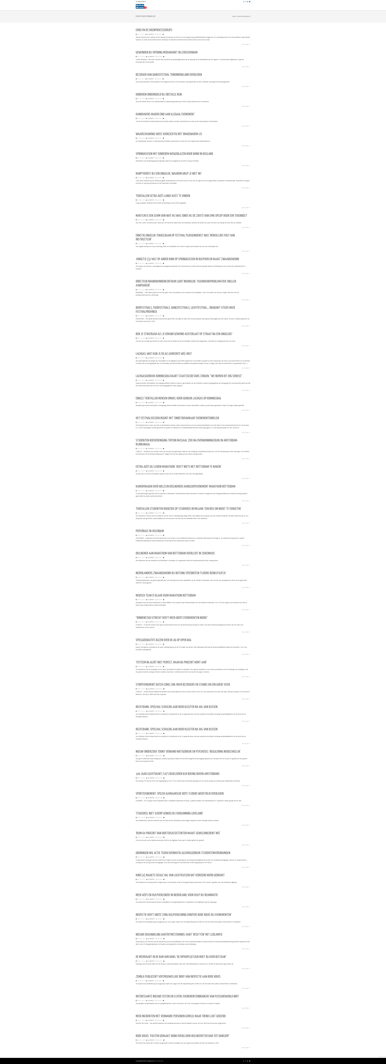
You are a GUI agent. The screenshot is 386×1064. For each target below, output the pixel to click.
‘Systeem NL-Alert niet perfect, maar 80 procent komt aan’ (171, 662)
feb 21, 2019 (141, 1000)
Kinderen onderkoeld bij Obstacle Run (159, 94)
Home (234, 16)
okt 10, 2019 (141, 56)
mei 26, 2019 (141, 263)
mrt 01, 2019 (141, 961)
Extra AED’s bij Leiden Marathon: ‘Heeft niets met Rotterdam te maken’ (178, 466)
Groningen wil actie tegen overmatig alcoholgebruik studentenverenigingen (183, 853)
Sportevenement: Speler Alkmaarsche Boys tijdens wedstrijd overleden (180, 793)
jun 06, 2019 (141, 200)
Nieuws (159, 34)
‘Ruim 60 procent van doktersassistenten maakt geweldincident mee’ (178, 833)
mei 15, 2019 (141, 316)
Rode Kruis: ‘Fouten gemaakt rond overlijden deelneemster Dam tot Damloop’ (182, 1036)
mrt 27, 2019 (141, 689)
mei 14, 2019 (141, 338)
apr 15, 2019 (141, 491)
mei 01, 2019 (141, 380)
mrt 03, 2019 (141, 919)
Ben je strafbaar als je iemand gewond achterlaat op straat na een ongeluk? (184, 334)
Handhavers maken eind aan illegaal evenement (165, 114)
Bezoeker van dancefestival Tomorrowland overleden (169, 74)
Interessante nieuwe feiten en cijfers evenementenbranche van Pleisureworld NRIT (187, 996)
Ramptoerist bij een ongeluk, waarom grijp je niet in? (168, 173)
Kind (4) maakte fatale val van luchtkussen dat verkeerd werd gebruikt (180, 875)
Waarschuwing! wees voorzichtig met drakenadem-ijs (169, 134)
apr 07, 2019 (141, 557)
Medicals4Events (158, 1061)
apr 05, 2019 (141, 599)
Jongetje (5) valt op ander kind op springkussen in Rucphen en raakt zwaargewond (187, 259)
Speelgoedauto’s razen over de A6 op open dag (163, 640)
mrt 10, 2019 (141, 837)
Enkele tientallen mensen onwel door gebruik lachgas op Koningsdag (178, 398)
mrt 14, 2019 (141, 778)
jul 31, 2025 (140, 34)
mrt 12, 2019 (141, 798)
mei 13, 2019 (141, 358)
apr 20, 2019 (141, 448)
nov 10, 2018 (141, 1040)
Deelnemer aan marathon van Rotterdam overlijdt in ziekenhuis (175, 553)
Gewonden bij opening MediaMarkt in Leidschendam (167, 52)
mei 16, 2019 (141, 289)
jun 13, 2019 (141, 98)
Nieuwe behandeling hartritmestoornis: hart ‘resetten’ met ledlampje (179, 934)
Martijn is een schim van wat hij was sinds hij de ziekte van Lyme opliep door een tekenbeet (191, 215)
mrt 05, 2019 (141, 879)
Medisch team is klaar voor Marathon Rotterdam (166, 595)
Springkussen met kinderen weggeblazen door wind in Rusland (174, 154)
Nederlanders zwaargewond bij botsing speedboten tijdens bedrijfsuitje (181, 573)
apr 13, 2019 (141, 513)
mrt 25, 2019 (141, 711)
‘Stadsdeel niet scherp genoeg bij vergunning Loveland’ (169, 813)
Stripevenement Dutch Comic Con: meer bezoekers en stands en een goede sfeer (183, 684)
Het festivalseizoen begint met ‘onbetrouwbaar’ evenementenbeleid (177, 418)
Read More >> (246, 44)
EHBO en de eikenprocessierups (154, 30)
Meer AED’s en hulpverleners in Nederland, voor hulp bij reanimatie (177, 895)
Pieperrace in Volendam (150, 531)
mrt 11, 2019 (141, 817)
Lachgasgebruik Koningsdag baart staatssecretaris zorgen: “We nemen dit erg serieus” (189, 376)
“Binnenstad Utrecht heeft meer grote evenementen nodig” (172, 618)
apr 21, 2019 (141, 422)
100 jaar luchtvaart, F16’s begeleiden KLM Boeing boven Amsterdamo (177, 774)
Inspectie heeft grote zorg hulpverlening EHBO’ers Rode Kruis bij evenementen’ (183, 915)
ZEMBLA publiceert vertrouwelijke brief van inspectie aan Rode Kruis (178, 976)
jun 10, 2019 (141, 118)
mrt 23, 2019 (141, 733)
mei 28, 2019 (141, 243)
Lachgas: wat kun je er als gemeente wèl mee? (164, 354)
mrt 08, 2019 (141, 857)
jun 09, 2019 (141, 138)
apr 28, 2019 (141, 402)
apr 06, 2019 (141, 577)
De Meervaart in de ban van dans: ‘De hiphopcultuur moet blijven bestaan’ (181, 957)
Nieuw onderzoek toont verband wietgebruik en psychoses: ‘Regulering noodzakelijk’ (188, 751)
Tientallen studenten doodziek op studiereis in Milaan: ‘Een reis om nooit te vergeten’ (188, 509)
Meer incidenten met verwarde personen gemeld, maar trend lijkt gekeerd (181, 1016)
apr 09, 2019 (141, 535)
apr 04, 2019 (141, 622)
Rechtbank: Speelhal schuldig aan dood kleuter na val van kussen (177, 707)
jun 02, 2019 (141, 220)
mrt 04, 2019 (141, 899)
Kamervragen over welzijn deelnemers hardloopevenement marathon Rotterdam (185, 486)
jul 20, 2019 (140, 79)
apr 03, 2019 (141, 644)
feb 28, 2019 (141, 981)
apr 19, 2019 (141, 471)
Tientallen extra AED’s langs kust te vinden (163, 196)
